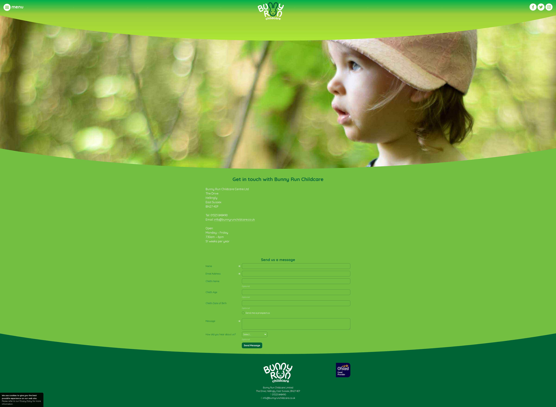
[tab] (13, 7)
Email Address (213, 273)
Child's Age (211, 292)
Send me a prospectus (258, 312)
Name (209, 266)
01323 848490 (279, 394)
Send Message (252, 345)
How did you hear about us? (221, 334)
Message (210, 321)
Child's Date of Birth (216, 303)
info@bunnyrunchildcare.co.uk (234, 219)
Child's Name (212, 281)
